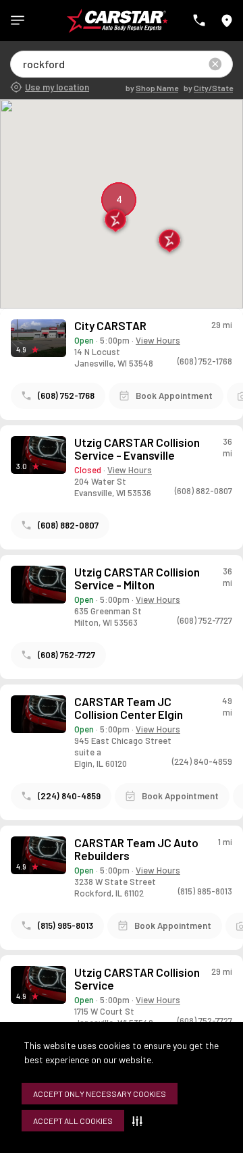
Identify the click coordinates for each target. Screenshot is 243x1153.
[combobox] (24, 63)
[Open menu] (17, 20)
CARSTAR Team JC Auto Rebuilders (136, 849)
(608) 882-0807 (68, 525)
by (152, 87)
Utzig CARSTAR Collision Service (137, 979)
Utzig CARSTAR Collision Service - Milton (137, 578)
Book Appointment (174, 395)
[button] (140, 1120)
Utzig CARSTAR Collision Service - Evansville (137, 449)
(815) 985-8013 (65, 925)
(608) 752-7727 (66, 654)
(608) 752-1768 (66, 395)
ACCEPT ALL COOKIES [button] (73, 1120)
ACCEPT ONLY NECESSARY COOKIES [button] (99, 1093)
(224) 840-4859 (69, 795)
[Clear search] (215, 64)
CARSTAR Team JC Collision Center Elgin (128, 708)
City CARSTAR (110, 325)
